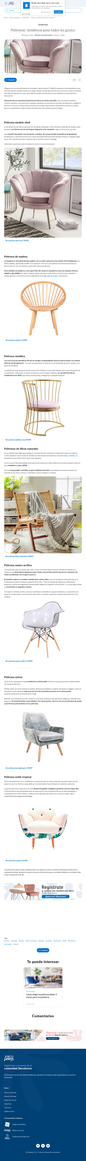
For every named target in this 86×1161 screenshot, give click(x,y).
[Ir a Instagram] (48, 1146)
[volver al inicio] (11, 3)
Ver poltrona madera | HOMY (16, 340)
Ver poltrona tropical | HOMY (16, 860)
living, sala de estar (50, 276)
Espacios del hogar (10, 1096)
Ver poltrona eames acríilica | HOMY (19, 661)
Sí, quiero (58, 12)
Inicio (5, 17)
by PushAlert (27, 14)
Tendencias (25, 17)
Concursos (7, 1107)
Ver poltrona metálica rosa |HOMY (18, 440)
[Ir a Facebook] (43, 1146)
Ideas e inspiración (10, 1092)
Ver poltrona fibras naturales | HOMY (19, 556)
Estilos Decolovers (10, 1100)
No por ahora (45, 12)
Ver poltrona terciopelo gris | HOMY (19, 768)
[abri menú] (6, 3)
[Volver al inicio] (9, 1058)
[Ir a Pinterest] (38, 1146)
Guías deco (8, 1104)
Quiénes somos (9, 1111)
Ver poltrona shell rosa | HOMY (17, 240)
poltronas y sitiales (67, 456)
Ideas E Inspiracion (15, 17)
